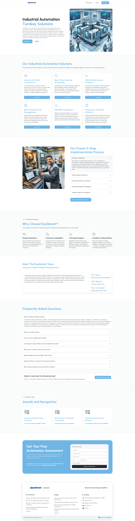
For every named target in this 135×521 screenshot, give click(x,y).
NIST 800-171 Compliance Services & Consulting (37, 500)
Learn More (37, 97)
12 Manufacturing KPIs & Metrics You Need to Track (66, 502)
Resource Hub (87, 505)
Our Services (88, 2)
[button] (28, 511)
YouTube (86, 508)
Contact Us (105, 2)
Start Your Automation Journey (80, 199)
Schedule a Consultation (104, 377)
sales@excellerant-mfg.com (49, 465)
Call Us (37, 41)
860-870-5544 (58, 463)
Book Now (26, 41)
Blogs (97, 2)
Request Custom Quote (89, 466)
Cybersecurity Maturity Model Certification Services (38, 498)
